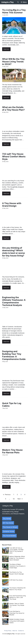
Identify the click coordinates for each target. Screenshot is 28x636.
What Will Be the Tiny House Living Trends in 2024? (13, 61)
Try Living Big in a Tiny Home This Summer (14, 11)
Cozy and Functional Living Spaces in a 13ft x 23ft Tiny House (17, 597)
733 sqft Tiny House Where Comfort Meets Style (13, 156)
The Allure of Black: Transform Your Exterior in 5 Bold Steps (17, 566)
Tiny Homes (7, 518)
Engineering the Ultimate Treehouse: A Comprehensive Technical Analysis (13, 301)
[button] (18, 2)
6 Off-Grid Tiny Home (15, 580)
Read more (6, 49)
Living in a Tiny (7, 2)
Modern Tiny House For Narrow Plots (12, 451)
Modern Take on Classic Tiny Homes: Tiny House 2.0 (16, 605)
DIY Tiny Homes (8, 523)
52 (14, 499)
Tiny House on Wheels (10, 527)
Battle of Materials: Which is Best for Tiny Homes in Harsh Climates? (17, 558)
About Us (14, 630)
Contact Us (21, 630)
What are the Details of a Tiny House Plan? (13, 108)
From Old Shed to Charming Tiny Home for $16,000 (16, 613)
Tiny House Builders (9, 536)
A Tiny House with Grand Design (11, 204)
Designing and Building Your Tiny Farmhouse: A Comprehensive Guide (14, 355)
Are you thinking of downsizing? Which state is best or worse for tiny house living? (13, 252)
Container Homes (8, 531)
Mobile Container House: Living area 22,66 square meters (16, 621)
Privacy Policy (7, 630)
